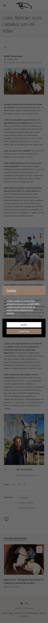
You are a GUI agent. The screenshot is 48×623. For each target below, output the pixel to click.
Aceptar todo (24, 331)
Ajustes (24, 324)
